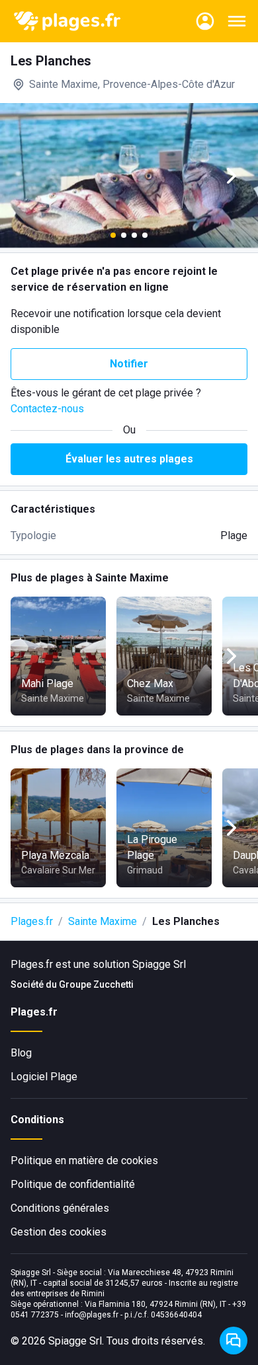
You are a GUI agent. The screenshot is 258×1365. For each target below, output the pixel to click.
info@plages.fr (91, 1314)
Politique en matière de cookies (84, 1160)
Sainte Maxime (102, 921)
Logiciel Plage (44, 1076)
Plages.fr (32, 921)
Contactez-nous (47, 408)
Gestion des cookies (59, 1232)
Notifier (129, 363)
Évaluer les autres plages (129, 459)
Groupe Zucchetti (96, 984)
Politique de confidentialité (73, 1184)
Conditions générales (60, 1208)
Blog (21, 1053)
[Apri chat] (233, 1340)
